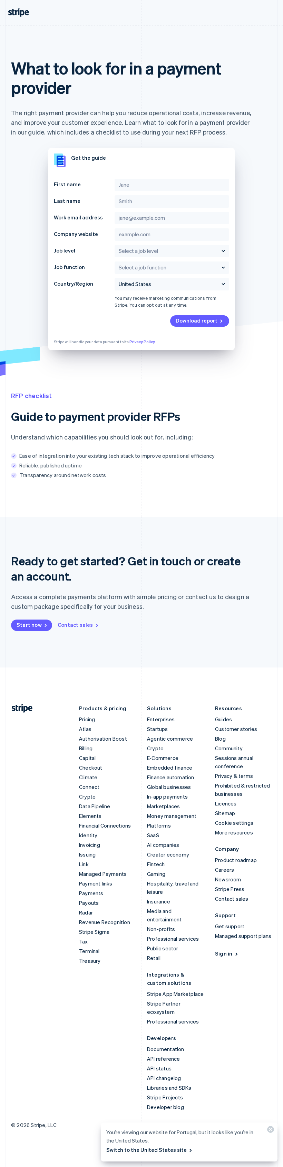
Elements (90, 815)
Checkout (91, 767)
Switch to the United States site (146, 1149)
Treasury (90, 960)
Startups (157, 728)
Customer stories (236, 728)
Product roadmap (236, 860)
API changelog (164, 1078)
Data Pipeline (94, 806)
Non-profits (161, 929)
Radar (86, 912)
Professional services (173, 938)
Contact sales (75, 624)
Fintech (156, 864)
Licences (226, 803)
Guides (223, 719)
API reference (163, 1058)
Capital (87, 757)
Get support (229, 926)
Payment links (96, 883)
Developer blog (165, 1107)
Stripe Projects (165, 1097)
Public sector (162, 948)
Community (229, 748)
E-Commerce (162, 757)
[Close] (269, 1131)
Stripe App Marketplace (175, 993)
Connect (89, 786)
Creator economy (168, 854)
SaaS (153, 835)
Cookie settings (234, 822)
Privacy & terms (234, 775)
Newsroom (228, 879)
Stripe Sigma (94, 931)
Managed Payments (103, 873)
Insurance (158, 901)
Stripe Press (229, 889)
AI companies (163, 844)
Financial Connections (105, 825)
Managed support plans (243, 935)
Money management (171, 815)
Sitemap (225, 813)
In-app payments (167, 796)
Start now (29, 624)
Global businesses (169, 786)
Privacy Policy (142, 341)
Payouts (89, 902)
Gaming (156, 873)
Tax (83, 941)
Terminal (89, 951)
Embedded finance (169, 767)
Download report (196, 320)
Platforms (159, 825)
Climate (88, 777)
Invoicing (89, 844)
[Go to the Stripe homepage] (19, 708)
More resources (234, 832)
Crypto (87, 796)
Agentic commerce (170, 738)
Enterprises (161, 719)
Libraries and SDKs (169, 1087)
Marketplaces (163, 806)
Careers (224, 869)
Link (84, 864)
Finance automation (170, 777)
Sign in (223, 953)
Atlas (85, 728)
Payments (91, 893)
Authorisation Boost (103, 738)
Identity (88, 835)
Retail (153, 958)
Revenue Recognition (104, 922)
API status (159, 1068)
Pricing (87, 719)
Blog (220, 738)
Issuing (87, 854)
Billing (85, 748)
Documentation (165, 1049)
